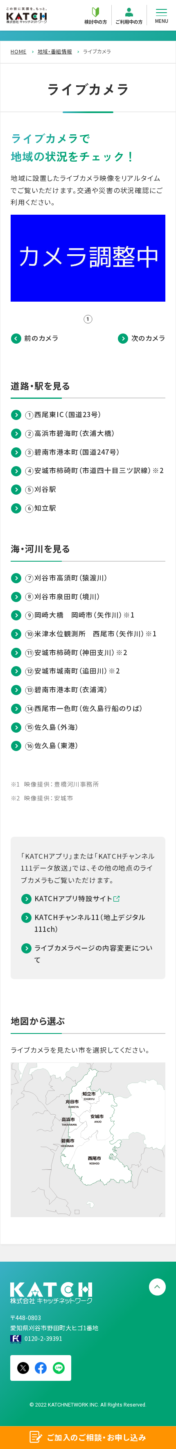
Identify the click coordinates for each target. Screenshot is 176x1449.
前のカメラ (41, 338)
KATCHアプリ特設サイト (73, 898)
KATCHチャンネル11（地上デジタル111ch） (89, 923)
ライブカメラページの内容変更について (93, 954)
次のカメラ (148, 338)
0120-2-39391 (43, 1338)
